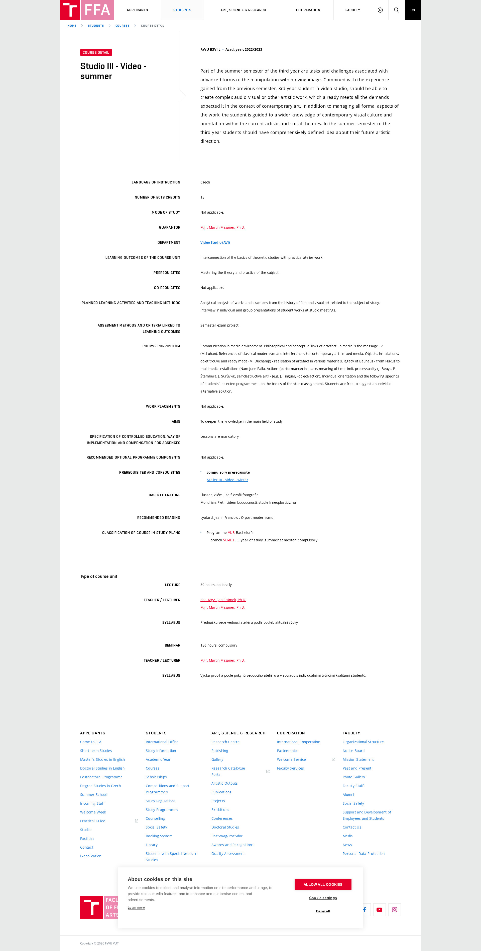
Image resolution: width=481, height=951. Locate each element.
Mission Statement (358, 759)
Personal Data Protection (364, 853)
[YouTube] (379, 909)
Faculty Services (290, 768)
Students (182, 10)
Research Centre (225, 741)
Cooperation (308, 10)
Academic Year (158, 759)
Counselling (155, 818)
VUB (231, 532)
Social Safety (156, 827)
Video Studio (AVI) (215, 242)
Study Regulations (161, 800)
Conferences (222, 818)
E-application (90, 856)
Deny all (323, 911)
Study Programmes (162, 809)
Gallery (217, 759)
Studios (86, 829)
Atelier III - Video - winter (227, 479)
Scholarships (156, 777)
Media (348, 836)
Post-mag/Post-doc (227, 836)
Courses (122, 25)
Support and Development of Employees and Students (367, 815)
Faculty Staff (353, 785)
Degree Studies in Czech (100, 785)
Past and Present (357, 768)
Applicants (137, 10)
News (347, 844)
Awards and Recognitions (232, 844)
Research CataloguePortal (228, 771)
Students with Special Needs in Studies (171, 856)
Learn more (136, 907)
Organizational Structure (363, 741)
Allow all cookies (323, 884)
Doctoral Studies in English (102, 768)
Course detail (152, 25)
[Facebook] (364, 909)
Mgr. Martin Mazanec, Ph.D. (222, 227)
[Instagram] (394, 909)
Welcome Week (93, 812)
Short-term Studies (96, 750)
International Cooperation (298, 741)
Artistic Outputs (224, 783)
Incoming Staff (92, 803)
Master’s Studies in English (102, 759)
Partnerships (287, 750)
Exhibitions (220, 809)
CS (413, 10)
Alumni (348, 794)
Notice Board (354, 750)
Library (152, 844)
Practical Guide (92, 820)
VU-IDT (229, 540)
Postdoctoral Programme (101, 777)
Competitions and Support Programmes (168, 788)
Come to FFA (90, 741)
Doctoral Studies (225, 827)
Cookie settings (323, 898)
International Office (162, 741)
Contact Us (352, 827)
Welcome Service (291, 759)
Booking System (159, 836)
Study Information (161, 750)
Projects (218, 800)
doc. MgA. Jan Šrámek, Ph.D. (223, 599)
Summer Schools (94, 794)
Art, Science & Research (243, 10)
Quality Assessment (228, 853)
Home (72, 25)
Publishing (219, 750)
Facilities (87, 838)
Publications (221, 792)
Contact (86, 847)
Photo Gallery (354, 777)
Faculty (352, 10)
